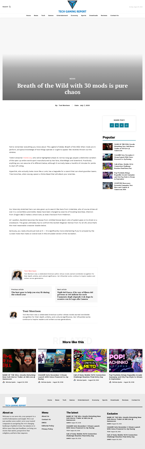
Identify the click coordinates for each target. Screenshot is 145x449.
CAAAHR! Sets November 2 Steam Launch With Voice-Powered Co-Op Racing (124, 157)
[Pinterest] (122, 125)
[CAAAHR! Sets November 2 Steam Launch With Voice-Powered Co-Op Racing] (108, 157)
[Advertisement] (53, 131)
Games (68, 422)
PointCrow (27, 158)
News (72, 79)
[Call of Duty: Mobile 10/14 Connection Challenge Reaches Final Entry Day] (108, 166)
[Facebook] (112, 125)
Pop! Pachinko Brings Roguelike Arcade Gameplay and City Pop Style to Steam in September (124, 176)
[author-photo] (4, 382)
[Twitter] (117, 125)
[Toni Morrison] (14, 315)
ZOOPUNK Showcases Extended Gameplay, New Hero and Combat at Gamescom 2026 (123, 186)
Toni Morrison (64, 105)
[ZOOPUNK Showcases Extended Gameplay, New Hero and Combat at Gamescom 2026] (108, 185)
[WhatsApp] (126, 125)
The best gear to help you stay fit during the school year (30, 293)
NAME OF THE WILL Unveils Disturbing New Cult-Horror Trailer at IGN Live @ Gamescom (124, 147)
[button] (7, 6)
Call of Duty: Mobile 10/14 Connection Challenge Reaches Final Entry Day (123, 166)
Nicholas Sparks (11, 382)
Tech (68, 430)
